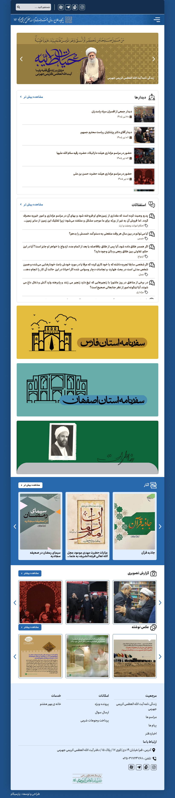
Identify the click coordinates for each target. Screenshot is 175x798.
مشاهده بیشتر (31, 573)
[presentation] (153, 58)
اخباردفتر (151, 733)
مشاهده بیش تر (33, 97)
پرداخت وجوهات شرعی (94, 720)
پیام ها (153, 725)
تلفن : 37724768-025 (137, 758)
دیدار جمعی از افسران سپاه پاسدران (112, 112)
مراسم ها (151, 717)
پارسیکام (15, 794)
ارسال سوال (102, 712)
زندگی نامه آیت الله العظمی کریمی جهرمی (136, 706)
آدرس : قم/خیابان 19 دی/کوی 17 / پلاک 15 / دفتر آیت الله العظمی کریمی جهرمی (104, 750)
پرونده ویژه (102, 704)
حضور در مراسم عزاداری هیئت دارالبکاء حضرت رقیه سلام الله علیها (94, 153)
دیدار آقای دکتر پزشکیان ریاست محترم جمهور (106, 132)
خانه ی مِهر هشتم (50, 704)
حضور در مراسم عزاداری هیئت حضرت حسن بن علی (102, 174)
